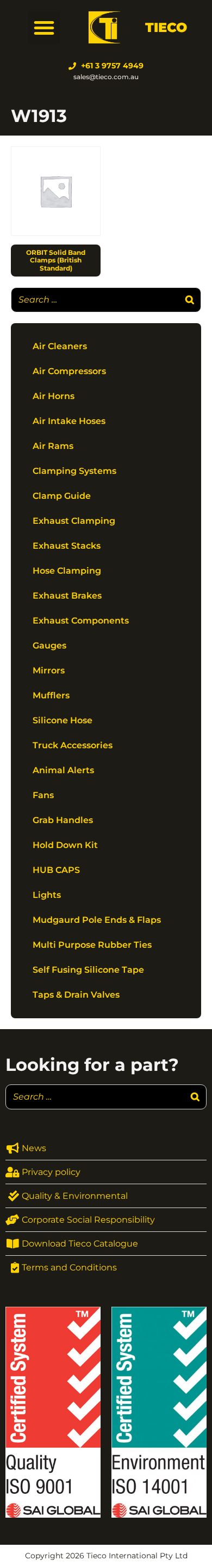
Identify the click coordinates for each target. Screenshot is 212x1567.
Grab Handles (63, 820)
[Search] (190, 300)
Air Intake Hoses (69, 421)
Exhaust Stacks (67, 546)
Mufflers (51, 695)
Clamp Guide (62, 496)
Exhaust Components (81, 620)
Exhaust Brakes (67, 595)
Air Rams (53, 446)
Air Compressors (69, 371)
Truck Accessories (73, 745)
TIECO (166, 27)
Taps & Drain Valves (76, 995)
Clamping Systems (74, 471)
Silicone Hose (62, 720)
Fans (43, 795)
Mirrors (49, 670)
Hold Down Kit (65, 845)
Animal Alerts (63, 770)
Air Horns (53, 396)
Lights (47, 895)
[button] (44, 27)
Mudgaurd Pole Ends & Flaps (97, 920)
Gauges (49, 645)
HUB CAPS (56, 870)
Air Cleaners (60, 346)
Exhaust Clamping (74, 521)
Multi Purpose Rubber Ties (92, 945)
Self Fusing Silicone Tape (88, 970)
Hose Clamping (67, 571)
